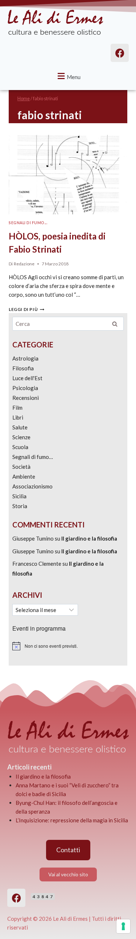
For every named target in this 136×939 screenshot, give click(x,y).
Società (21, 466)
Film (17, 407)
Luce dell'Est (27, 378)
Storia (19, 506)
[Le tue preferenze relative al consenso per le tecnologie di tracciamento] (123, 926)
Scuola (20, 447)
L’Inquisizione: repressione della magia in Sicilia (72, 820)
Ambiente (23, 476)
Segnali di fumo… (32, 456)
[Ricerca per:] (68, 323)
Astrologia (25, 358)
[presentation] (68, 174)
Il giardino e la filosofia (89, 538)
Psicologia (25, 388)
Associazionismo (32, 486)
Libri (17, 417)
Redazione (24, 263)
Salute (20, 427)
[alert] (68, 646)
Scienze (21, 437)
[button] (68, 76)
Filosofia (23, 368)
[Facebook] (16, 898)
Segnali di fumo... (28, 223)
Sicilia (19, 496)
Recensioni (25, 397)
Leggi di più (26, 309)
